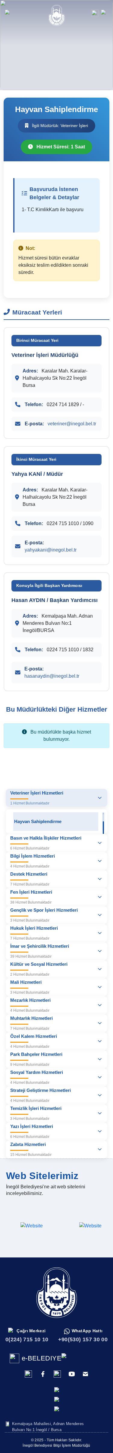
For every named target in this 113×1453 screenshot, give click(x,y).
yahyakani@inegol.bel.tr (51, 549)
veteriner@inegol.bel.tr (72, 423)
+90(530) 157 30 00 (83, 1339)
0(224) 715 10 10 (27, 1339)
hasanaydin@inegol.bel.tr (51, 676)
